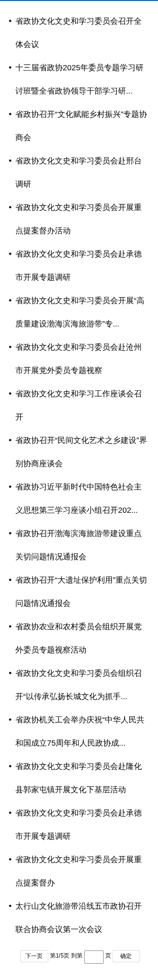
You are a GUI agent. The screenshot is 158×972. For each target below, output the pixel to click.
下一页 (34, 956)
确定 (126, 956)
